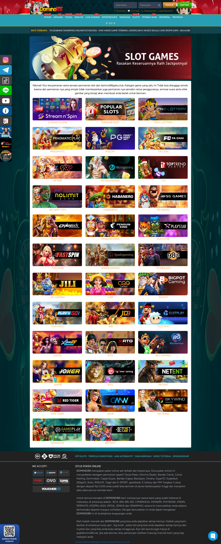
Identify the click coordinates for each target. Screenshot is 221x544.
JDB (110, 326)
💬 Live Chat (133, 11)
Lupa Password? (166, 11)
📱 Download (120, 11)
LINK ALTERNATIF (123, 456)
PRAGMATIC (57, 151)
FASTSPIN (58, 268)
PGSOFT (110, 151)
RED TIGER (57, 413)
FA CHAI (163, 151)
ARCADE (58, 16)
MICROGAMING (110, 180)
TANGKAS (124, 17)
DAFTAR (184, 5)
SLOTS (136, 16)
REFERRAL (164, 17)
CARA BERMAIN (142, 456)
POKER (47, 16)
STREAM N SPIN (57, 122)
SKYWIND (163, 413)
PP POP (57, 180)
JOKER (58, 384)
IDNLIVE (79, 16)
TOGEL (68, 16)
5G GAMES (163, 209)
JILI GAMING (57, 297)
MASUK (170, 5)
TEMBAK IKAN (149, 16)
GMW (110, 413)
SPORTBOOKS (109, 17)
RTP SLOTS (81, 456)
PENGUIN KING (110, 238)
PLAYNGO (58, 326)
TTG (163, 180)
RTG (110, 355)
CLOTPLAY (163, 326)
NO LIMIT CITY (57, 209)
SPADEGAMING (110, 268)
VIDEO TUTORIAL (162, 456)
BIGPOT (163, 297)
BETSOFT (110, 442)
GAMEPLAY (57, 442)
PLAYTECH (57, 238)
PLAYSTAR (163, 238)
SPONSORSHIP (181, 456)
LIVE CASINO (93, 16)
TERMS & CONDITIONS (100, 456)
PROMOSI (177, 17)
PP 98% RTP (163, 268)
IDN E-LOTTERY (163, 122)
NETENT (163, 384)
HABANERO (110, 209)
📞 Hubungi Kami (149, 11)
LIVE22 (58, 355)
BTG (110, 384)
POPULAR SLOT (110, 122)
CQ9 (110, 297)
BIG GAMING (163, 355)
